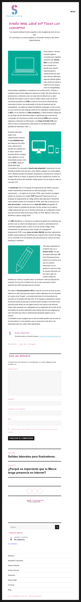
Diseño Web (12, 580)
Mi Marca (11, 556)
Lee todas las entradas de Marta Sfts (50, 336)
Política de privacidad (35, 596)
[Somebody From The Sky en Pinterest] (34, 491)
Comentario (13, 369)
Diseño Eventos (13, 570)
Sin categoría (32, 344)
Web (9, 419)
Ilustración (11, 575)
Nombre (12, 399)
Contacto (11, 585)
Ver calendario (12, 544)
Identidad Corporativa (15, 560)
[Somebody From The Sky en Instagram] (29, 491)
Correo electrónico (17, 409)
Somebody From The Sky (19, 596)
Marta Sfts (14, 344)
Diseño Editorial (13, 565)
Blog (9, 590)
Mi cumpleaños (19, 540)
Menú (72, 11)
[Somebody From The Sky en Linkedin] (40, 491)
